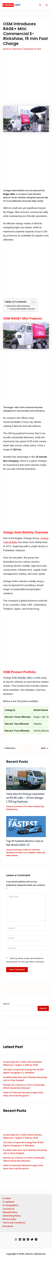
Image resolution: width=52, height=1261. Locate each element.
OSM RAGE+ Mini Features (18, 306)
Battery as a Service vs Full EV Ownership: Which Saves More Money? (24, 1086)
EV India (28, 806)
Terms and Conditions (14, 1222)
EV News (36, 806)
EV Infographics (10, 1205)
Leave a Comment (14, 806)
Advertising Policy (12, 1215)
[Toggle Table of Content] (32, 302)
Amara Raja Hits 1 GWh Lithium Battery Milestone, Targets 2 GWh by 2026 (22, 1063)
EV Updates (8, 1201)
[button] (40, 5)
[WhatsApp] (16, 1239)
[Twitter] (32, 1239)
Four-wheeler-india (32, 852)
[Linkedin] (20, 1239)
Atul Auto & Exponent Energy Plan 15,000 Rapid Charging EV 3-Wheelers (23, 1071)
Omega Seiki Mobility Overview (22, 308)
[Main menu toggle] (46, 5)
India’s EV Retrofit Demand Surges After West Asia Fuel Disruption (23, 1094)
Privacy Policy (9, 1219)
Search (6, 1004)
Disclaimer (8, 1226)
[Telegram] (36, 1239)
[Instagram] (24, 1239)
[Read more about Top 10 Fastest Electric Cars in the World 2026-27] (26, 826)
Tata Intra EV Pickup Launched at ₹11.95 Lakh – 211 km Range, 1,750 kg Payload (25, 797)
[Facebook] (28, 1239)
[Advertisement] (26, 78)
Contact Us (8, 1208)
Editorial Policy (10, 1212)
